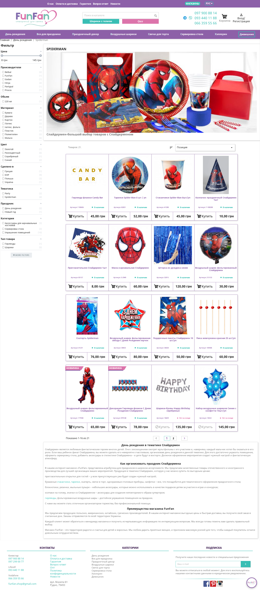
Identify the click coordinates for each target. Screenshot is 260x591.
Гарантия (85, 3)
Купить (78, 216)
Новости (115, 3)
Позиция (205, 147)
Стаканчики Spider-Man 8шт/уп (173, 197)
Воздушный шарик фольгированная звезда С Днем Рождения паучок (130, 339)
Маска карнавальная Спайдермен (130, 268)
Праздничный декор (103, 561)
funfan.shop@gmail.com (22, 583)
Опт (140, 21)
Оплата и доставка (67, 3)
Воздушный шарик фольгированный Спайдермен (216, 269)
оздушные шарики (123, 34)
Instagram (220, 584)
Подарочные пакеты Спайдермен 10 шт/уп (173, 339)
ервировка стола (191, 34)
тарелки (75, 481)
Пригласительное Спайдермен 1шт (87, 268)
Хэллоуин (97, 573)
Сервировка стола (101, 570)
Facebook (206, 584)
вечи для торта (158, 34)
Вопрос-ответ (100, 3)
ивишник (247, 34)
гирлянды (50, 497)
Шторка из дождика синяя (173, 268)
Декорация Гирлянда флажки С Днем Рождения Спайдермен (130, 409)
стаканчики (63, 481)
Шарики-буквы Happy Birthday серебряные (173, 409)
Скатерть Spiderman (87, 338)
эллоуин (221, 34)
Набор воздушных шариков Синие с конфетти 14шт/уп (216, 409)
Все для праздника (102, 558)
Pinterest (213, 584)
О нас (50, 3)
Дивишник (98, 576)
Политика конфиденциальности (63, 572)
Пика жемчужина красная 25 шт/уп (216, 338)
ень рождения (15, 34)
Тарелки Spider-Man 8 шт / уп (130, 197)
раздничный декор (85, 34)
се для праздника (49, 34)
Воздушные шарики (103, 564)
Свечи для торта (101, 567)
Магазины (192, 3)
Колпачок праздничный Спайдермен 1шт (215, 198)
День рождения (100, 555)
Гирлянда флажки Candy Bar (87, 197)
